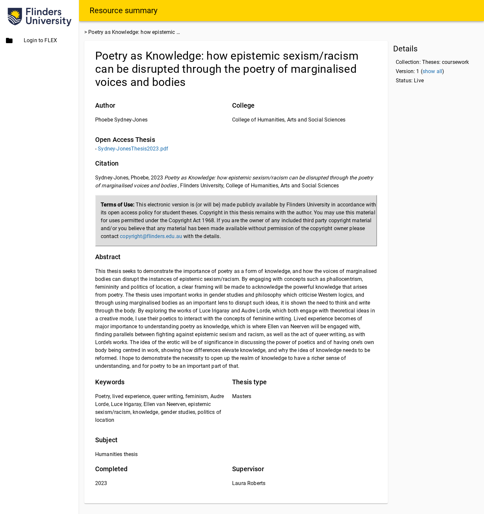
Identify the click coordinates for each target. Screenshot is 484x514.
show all (432, 71)
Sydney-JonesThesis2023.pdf (133, 149)
